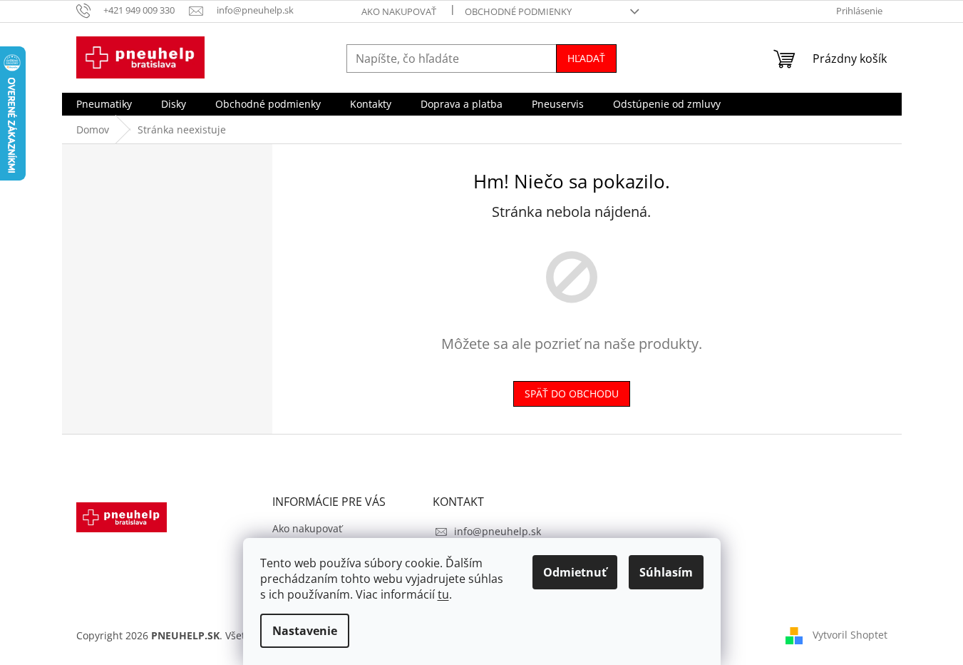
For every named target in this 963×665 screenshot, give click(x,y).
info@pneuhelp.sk (497, 531)
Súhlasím (666, 572)
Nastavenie (304, 631)
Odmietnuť (575, 572)
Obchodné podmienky (518, 11)
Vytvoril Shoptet (850, 634)
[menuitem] (104, 104)
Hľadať (586, 58)
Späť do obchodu (572, 393)
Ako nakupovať (398, 11)
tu (443, 594)
